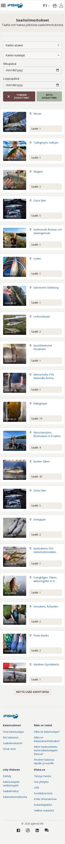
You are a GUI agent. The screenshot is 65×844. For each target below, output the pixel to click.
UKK (36, 787)
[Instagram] (27, 830)
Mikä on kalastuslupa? (47, 731)
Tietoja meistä (42, 776)
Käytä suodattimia (49, 96)
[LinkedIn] (37, 830)
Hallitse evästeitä (44, 810)
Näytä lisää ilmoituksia (32, 691)
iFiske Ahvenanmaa (45, 799)
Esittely (7, 776)
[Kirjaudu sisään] (61, 6)
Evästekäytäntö (43, 804)
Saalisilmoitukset (12, 743)
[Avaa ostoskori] (55, 6)
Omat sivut (9, 749)
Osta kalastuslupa (13, 731)
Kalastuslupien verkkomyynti (11, 783)
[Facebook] (18, 830)
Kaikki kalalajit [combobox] (15, 55)
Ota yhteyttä (41, 782)
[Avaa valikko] (3, 5)
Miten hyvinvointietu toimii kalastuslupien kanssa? (46, 750)
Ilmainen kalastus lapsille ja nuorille (44, 761)
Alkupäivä (9, 64)
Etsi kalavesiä (10, 737)
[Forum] (46, 830)
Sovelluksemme (43, 793)
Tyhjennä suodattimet (21, 96)
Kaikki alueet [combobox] (14, 45)
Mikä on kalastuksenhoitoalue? (47, 739)
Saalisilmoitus (11, 791)
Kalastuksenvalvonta (15, 797)
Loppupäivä (11, 79)
